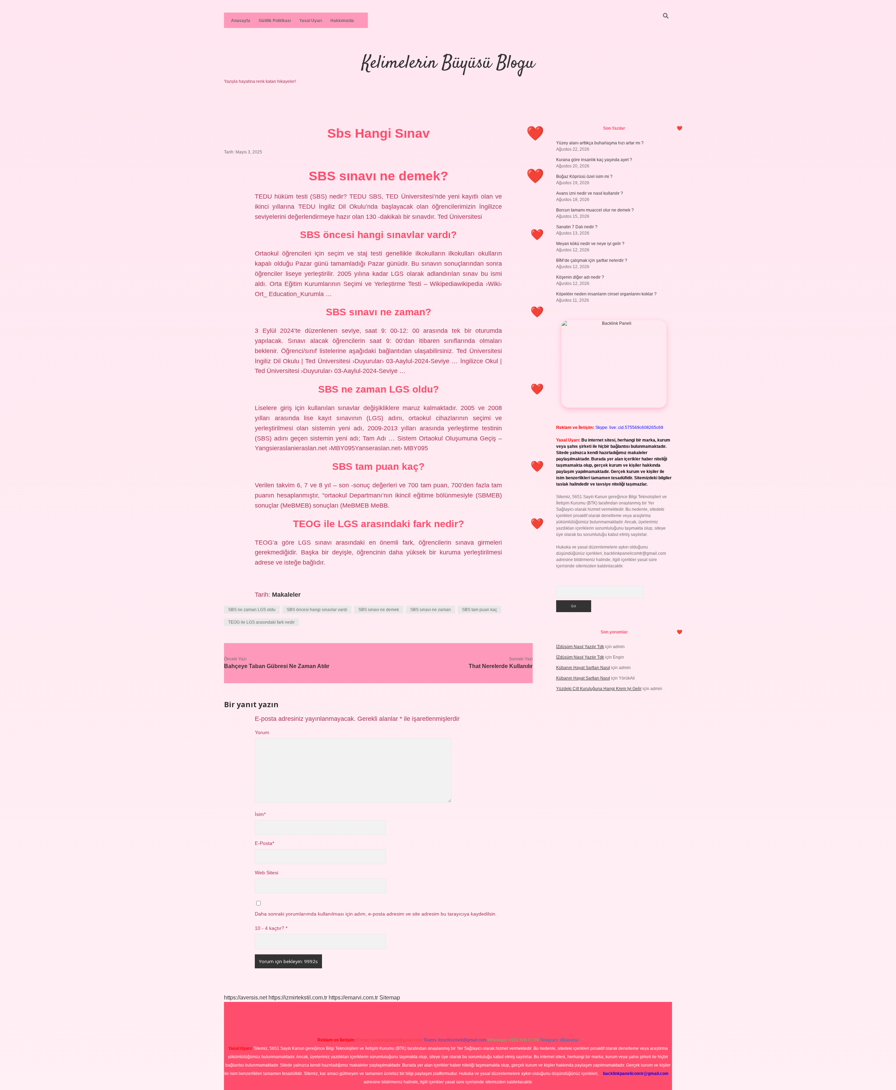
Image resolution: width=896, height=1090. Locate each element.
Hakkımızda (342, 20)
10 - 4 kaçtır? (271, 928)
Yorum (262, 732)
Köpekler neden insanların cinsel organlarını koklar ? (606, 294)
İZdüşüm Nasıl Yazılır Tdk (580, 646)
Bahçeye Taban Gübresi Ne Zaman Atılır (276, 666)
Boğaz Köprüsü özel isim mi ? (584, 176)
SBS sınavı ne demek (378, 609)
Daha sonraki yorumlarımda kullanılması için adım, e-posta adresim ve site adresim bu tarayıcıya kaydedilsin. (376, 914)
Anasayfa (240, 20)
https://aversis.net (245, 998)
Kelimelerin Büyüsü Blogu (448, 63)
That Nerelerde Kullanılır (501, 666)
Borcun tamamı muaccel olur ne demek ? (595, 210)
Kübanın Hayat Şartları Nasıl (583, 667)
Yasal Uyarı (310, 20)
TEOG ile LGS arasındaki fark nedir (261, 622)
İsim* (260, 814)
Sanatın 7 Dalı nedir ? (576, 226)
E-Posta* (264, 843)
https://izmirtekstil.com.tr (297, 998)
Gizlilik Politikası (275, 20)
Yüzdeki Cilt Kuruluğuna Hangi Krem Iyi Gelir (599, 688)
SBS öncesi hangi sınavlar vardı (317, 609)
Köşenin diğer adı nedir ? (580, 277)
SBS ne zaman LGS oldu (251, 609)
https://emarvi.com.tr (353, 998)
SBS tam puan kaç (479, 609)
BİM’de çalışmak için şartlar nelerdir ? (591, 260)
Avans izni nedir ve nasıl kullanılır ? (589, 193)
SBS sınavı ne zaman (430, 609)
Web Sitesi (266, 872)
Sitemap (389, 998)
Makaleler (286, 594)
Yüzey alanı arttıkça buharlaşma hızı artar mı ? (600, 143)
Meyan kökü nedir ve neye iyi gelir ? (590, 243)
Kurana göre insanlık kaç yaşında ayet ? (594, 159)
